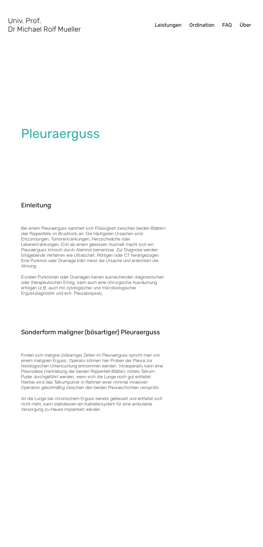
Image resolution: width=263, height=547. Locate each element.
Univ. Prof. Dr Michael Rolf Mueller (44, 24)
